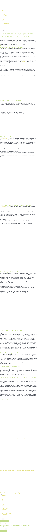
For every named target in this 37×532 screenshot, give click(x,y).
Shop (3, 13)
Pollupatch (24, 61)
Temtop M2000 (4, 206)
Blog (3, 11)
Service (3, 14)
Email (1, 518)
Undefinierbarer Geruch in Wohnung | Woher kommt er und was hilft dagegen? (18, 470)
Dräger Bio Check (4, 138)
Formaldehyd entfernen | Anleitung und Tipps (10, 493)
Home (3, 10)
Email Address (2, 529)
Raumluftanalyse (6, 15)
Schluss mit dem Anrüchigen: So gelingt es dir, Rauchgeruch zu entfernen (17, 438)
